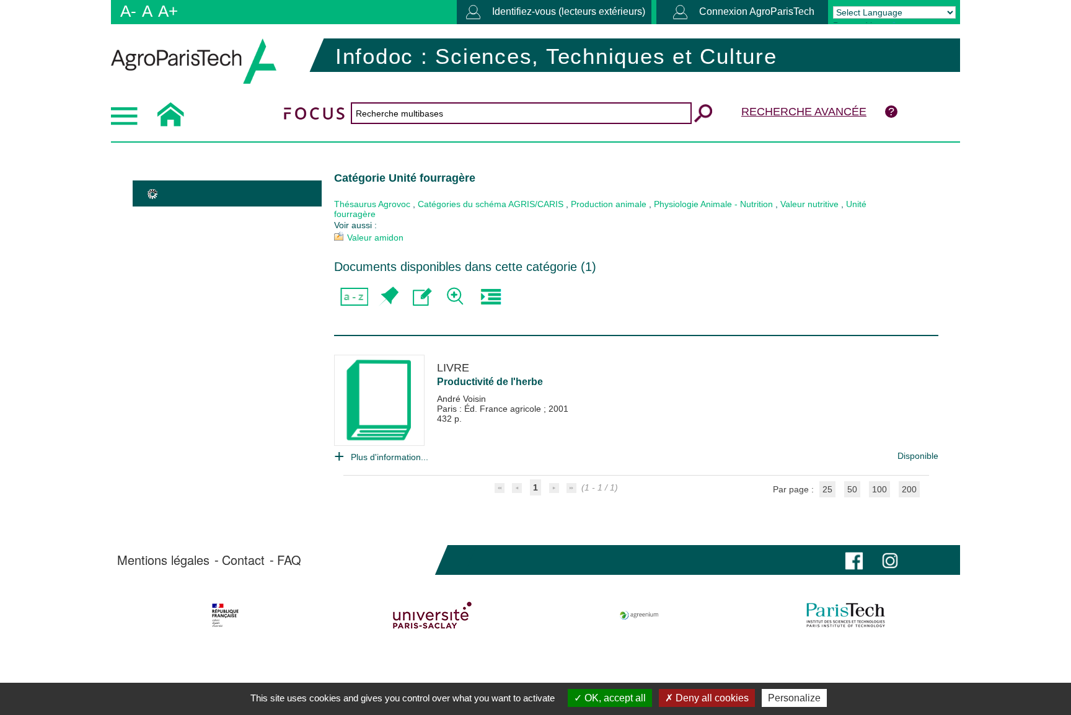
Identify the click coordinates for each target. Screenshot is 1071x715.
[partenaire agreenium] (639, 615)
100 (879, 489)
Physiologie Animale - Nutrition (713, 204)
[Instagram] (890, 560)
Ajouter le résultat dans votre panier (388, 297)
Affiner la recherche (456, 297)
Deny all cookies (711, 698)
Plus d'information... (389, 457)
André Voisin (461, 399)
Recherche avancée (803, 111)
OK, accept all (614, 698)
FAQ (289, 560)
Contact (243, 560)
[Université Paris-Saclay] (432, 615)
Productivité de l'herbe (490, 381)
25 (827, 489)
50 (852, 489)
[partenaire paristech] (845, 615)
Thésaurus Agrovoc (372, 204)
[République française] (225, 615)
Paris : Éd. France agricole (490, 409)
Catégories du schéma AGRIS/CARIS (490, 204)
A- (128, 11)
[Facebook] (854, 560)
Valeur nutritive (809, 204)
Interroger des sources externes (491, 297)
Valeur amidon (375, 237)
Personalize (794, 698)
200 (909, 489)
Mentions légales (163, 560)
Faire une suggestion (422, 297)
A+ (168, 11)
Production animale (608, 204)
